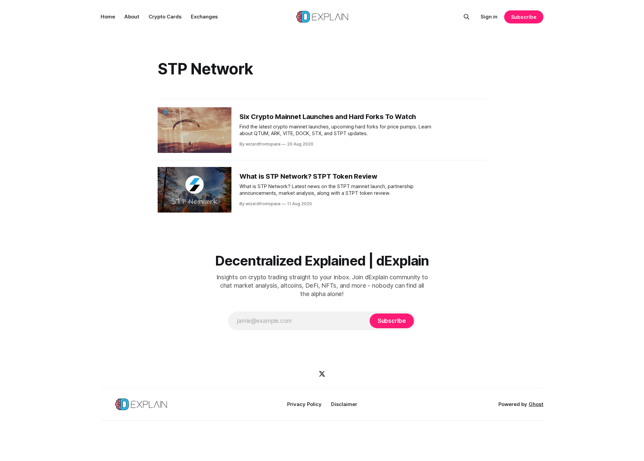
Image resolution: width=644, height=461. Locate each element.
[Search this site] (466, 16)
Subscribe (523, 17)
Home (108, 16)
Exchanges (204, 16)
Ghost (536, 404)
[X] (322, 373)
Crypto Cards (165, 16)
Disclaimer (344, 404)
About (131, 16)
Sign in (489, 16)
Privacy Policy (304, 404)
